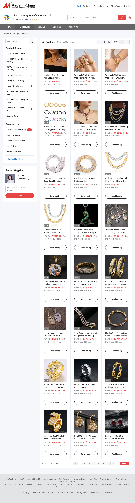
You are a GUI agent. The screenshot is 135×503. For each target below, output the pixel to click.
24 (51, 464)
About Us (41, 27)
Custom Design (13, 116)
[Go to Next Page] (126, 42)
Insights (73, 481)
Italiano (61, 484)
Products (26, 27)
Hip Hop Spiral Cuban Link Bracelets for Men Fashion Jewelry (116, 336)
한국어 (96, 484)
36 (57, 463)
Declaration (95, 492)
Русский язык (51, 484)
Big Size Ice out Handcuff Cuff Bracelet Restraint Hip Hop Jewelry (116, 284)
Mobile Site (63, 481)
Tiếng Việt (59, 487)
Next (124, 463)
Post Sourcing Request (129, 17)
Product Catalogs (15, 159)
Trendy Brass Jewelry (15, 80)
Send (20, 195)
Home (9, 27)
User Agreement (82, 492)
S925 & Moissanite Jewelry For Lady (18, 68)
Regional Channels (106, 479)
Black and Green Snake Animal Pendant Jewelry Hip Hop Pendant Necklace (85, 232)
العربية (89, 484)
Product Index (121, 479)
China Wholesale (65, 479)
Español (22, 484)
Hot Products (11, 479)
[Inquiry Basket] (107, 6)
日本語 (103, 484)
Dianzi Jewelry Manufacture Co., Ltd (32, 15)
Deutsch (70, 484)
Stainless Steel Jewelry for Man (17, 92)
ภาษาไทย (118, 484)
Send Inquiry (55, 93)
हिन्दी (110, 484)
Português (31, 484)
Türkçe (126, 484)
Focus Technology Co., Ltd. (50, 492)
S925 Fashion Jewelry (16, 75)
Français (40, 484)
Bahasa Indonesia (72, 487)
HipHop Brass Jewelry (16, 53)
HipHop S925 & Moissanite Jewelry (17, 60)
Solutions (57, 27)
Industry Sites (92, 479)
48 (62, 463)
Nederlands (80, 484)
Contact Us (73, 27)
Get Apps (116, 6)
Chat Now (23, 179)
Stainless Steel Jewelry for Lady (17, 101)
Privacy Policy (107, 492)
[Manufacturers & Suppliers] (20, 5)
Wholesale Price (79, 479)
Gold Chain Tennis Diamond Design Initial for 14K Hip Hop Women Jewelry (85, 336)
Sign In (79, 6)
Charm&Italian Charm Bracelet (16, 109)
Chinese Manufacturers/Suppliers (44, 479)
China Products (24, 479)
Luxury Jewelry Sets (15, 86)
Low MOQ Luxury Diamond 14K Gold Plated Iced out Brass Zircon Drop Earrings (85, 439)
